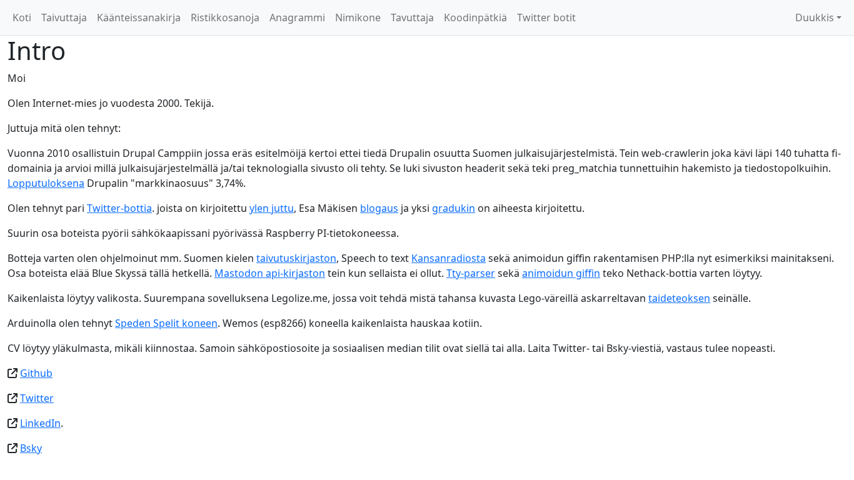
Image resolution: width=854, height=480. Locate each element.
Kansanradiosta (448, 258)
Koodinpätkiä (475, 17)
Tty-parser (470, 273)
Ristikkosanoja (225, 17)
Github (36, 373)
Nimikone (358, 17)
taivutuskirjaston (296, 258)
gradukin (453, 208)
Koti (22, 17)
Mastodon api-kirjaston (269, 273)
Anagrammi (297, 17)
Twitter (37, 398)
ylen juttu (271, 208)
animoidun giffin (561, 273)
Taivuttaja (64, 17)
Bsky (31, 448)
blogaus (379, 208)
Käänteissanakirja (139, 17)
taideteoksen (679, 298)
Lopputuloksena (46, 183)
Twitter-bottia (119, 208)
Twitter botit (546, 17)
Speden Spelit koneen (166, 323)
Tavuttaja (412, 17)
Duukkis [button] (814, 17)
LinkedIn (40, 423)
